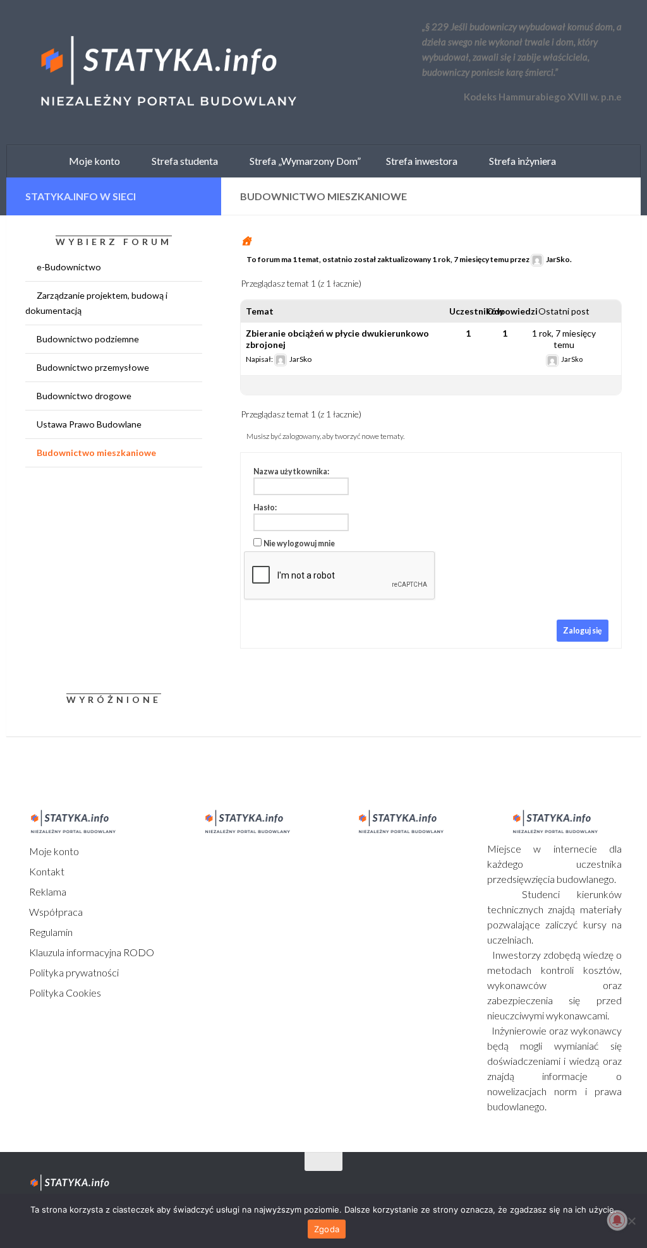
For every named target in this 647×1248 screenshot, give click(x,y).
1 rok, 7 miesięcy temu (470, 259)
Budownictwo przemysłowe (93, 367)
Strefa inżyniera (519, 161)
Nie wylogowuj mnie (299, 543)
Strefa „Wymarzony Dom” (302, 161)
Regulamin (50, 932)
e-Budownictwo (69, 266)
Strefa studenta (182, 161)
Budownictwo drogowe (84, 395)
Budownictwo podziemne (88, 338)
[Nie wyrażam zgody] (631, 1221)
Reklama (46, 891)
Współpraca (55, 912)
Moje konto (53, 851)
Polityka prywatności (73, 972)
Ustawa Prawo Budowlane (89, 424)
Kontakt (45, 871)
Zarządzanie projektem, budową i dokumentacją (96, 303)
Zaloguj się (582, 630)
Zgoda (326, 1229)
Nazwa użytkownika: (291, 471)
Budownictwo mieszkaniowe (96, 452)
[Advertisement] (104, 578)
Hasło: (265, 507)
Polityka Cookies (64, 993)
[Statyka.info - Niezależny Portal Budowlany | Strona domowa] (167, 72)
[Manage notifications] (617, 1220)
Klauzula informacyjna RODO (90, 952)
